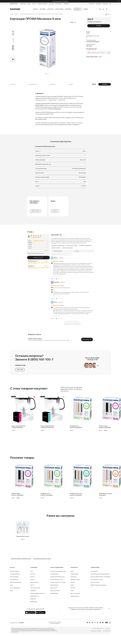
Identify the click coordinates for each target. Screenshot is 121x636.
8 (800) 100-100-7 (14, 3)
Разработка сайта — (17, 622)
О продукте (13, 84)
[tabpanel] (47, 49)
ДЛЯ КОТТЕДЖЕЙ (59, 9)
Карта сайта (107, 628)
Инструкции (53, 84)
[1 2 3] (47, 51)
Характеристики (32, 84)
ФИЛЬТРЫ (35, 9)
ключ (68, 117)
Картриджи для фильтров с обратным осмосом (21, 558)
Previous (11, 415)
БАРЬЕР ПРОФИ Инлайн (54, 108)
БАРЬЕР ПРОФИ (39, 105)
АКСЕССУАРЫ (50, 9)
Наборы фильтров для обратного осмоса (42, 558)
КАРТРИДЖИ (43, 9)
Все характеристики (91, 48)
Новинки (86, 9)
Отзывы (71, 84)
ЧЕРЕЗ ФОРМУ (20, 369)
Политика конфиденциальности (97, 628)
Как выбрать (77, 9)
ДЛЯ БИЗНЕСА (68, 9)
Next (109, 414)
